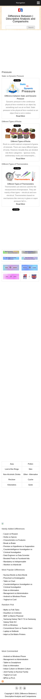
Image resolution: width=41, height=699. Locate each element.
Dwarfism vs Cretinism (12, 613)
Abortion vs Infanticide (12, 565)
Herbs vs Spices (10, 537)
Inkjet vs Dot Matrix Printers (14, 634)
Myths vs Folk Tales (11, 610)
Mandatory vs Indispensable (14, 562)
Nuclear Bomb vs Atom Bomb (15, 575)
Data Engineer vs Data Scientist (16, 555)
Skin (30, 469)
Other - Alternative (30, 474)
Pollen (30, 464)
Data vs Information (11, 590)
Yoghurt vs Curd (9, 600)
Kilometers (12, 485)
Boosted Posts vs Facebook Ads (16, 558)
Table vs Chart (9, 581)
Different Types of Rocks (20, 141)
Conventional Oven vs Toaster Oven (17, 628)
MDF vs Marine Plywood (13, 616)
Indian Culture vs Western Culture (17, 669)
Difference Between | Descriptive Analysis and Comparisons (20, 18)
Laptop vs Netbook (11, 631)
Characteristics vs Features (14, 540)
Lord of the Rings (12, 469)
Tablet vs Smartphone (12, 663)
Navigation (20, 3)
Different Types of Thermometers (20, 184)
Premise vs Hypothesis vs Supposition (18, 546)
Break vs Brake (9, 543)
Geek (30, 485)
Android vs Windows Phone (14, 596)
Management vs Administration (15, 593)
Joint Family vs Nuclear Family (15, 672)
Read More (20, 116)
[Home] (20, 12)
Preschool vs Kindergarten (14, 578)
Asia (12, 464)
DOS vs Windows (10, 625)
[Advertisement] (20, 50)
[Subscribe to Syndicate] (3, 682)
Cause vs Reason (10, 534)
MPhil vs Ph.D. (9, 678)
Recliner (11, 480)
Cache (30, 480)
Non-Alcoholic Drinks (11, 474)
